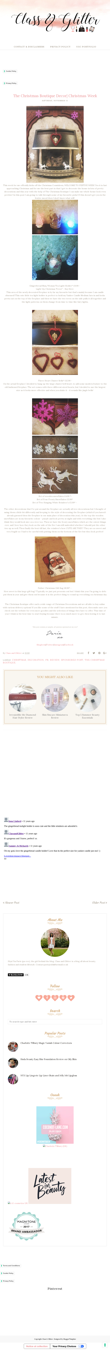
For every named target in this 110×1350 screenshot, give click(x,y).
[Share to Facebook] (88, 653)
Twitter (50, 644)
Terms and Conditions (11, 1266)
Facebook (68, 644)
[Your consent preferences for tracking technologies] (105, 1345)
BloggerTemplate (69, 1339)
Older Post (98, 902)
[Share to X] (94, 653)
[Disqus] (55, 774)
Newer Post (12, 902)
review (55, 660)
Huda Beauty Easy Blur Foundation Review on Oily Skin (48, 1059)
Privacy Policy (11, 83)
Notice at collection (37, 1346)
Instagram (59, 644)
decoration (36, 660)
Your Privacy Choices (64, 1346)
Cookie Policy (11, 71)
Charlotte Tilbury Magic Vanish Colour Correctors (46, 1043)
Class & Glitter (47, 1339)
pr (47, 660)
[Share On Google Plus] (104, 653)
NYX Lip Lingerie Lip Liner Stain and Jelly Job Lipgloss (48, 1075)
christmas (19, 660)
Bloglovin (41, 644)
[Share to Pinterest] (99, 653)
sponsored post (72, 660)
